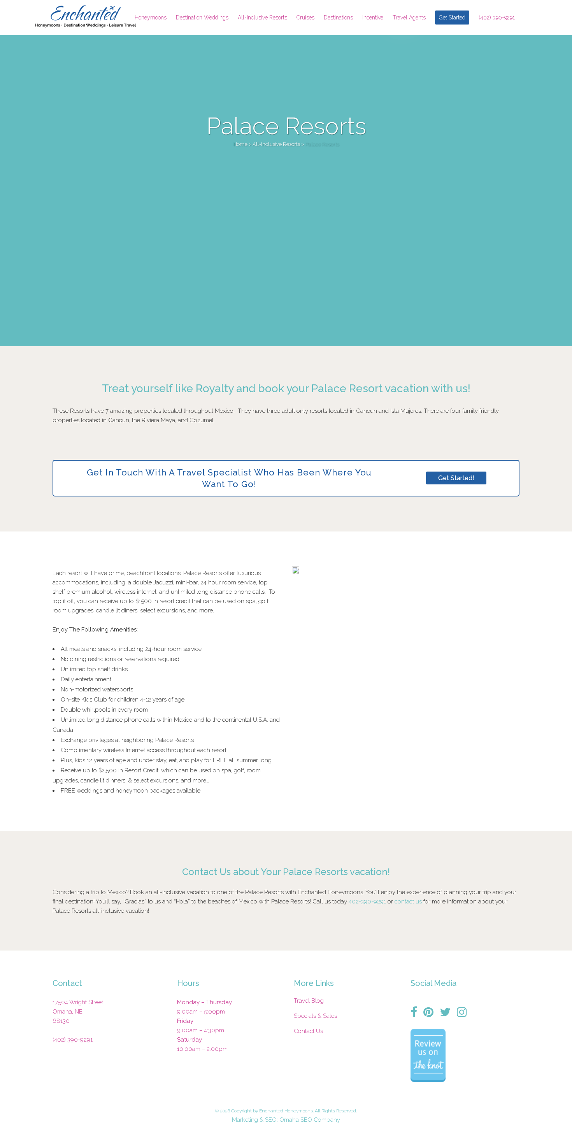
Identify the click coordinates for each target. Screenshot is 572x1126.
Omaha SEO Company (309, 1119)
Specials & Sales (315, 1015)
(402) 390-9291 (73, 1039)
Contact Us (308, 1031)
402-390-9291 (367, 901)
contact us (408, 901)
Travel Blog (309, 1000)
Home (240, 144)
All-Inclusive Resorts (276, 144)
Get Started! (456, 478)
